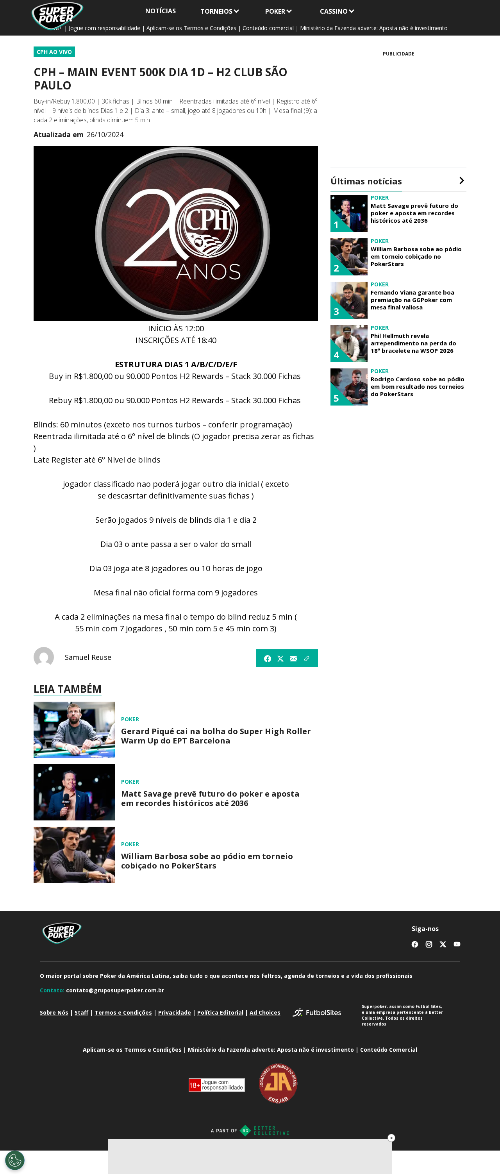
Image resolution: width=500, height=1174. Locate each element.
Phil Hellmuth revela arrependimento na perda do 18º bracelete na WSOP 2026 (413, 343)
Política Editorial (220, 1012)
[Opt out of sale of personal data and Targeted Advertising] (15, 1160)
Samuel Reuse (88, 657)
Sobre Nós (54, 1012)
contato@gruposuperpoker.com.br (115, 990)
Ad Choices (265, 1012)
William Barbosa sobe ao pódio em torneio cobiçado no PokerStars (207, 861)
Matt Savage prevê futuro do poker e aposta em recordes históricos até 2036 (210, 798)
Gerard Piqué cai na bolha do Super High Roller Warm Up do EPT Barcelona (216, 736)
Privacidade (174, 1012)
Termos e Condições (123, 1012)
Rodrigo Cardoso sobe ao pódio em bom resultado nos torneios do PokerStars (417, 386)
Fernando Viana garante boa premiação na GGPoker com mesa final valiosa (412, 300)
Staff (81, 1012)
